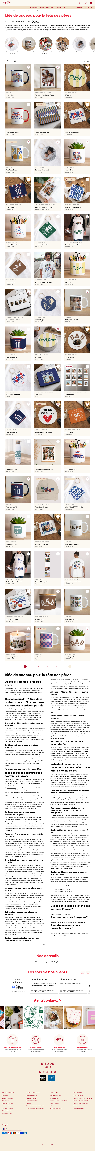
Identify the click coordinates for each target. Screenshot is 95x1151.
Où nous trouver (7, 1110)
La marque (88, 7)
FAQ (51, 1105)
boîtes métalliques (12, 917)
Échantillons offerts (55, 1095)
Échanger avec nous (56, 1108)
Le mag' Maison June (8, 1098)
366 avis (27, 21)
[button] (62, 7)
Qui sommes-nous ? (7, 1113)
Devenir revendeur (7, 1108)
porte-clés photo (11, 788)
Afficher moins (47, 945)
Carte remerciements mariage (35, 1105)
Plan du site (76, 1105)
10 (65, 666)
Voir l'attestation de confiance (17, 991)
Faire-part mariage (31, 1095)
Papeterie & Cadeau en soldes (35, 1108)
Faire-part (29, 1103)
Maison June (8, 10)
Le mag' (79, 7)
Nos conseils (5, 1100)
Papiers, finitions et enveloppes (59, 1100)
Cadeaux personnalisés (18, 10)
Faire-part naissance (32, 1098)
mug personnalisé (12, 893)
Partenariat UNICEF (7, 1103)
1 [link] (25, 666)
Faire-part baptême (32, 1100)
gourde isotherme (11, 865)
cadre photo (78, 751)
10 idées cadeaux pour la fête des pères (47, 962)
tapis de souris (22, 826)
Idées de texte (54, 1098)
